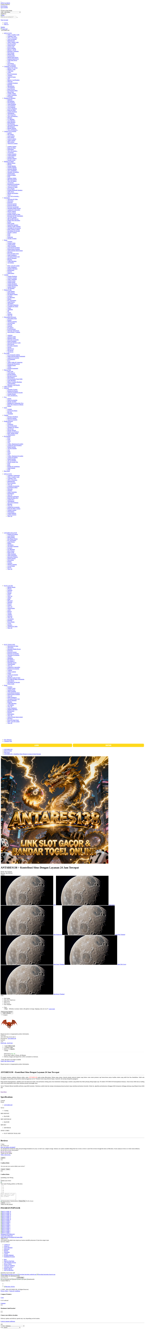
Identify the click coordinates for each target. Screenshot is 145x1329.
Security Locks (11, 160)
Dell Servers (10, 348)
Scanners (9, 296)
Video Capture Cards (13, 42)
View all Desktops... (12, 116)
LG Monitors (10, 119)
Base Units (10, 371)
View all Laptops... (12, 151)
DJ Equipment (11, 359)
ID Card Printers (11, 300)
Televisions (10, 200)
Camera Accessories (12, 674)
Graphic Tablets (11, 93)
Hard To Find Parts (9, 1261)
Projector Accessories (13, 207)
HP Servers (10, 350)
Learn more (52, 1009)
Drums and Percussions (13, 364)
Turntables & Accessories (14, 228)
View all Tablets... (12, 181)
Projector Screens (12, 204)
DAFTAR (108, 745)
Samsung (9, 314)
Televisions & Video (12, 646)
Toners (9, 308)
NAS (8, 62)
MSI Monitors (11, 127)
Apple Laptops (11, 140)
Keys (8, 361)
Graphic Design (11, 394)
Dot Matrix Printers (12, 294)
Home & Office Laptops (13, 508)
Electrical (9, 252)
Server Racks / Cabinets (13, 332)
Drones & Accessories (13, 668)
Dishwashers (10, 273)
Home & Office (11, 110)
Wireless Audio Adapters (13, 226)
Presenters (10, 96)
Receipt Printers (11, 374)
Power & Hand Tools (13, 253)
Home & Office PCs (12, 498)
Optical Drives (11, 45)
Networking (10, 560)
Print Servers (10, 344)
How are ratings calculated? (8, 1147)
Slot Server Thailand (58, 994)
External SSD (11, 56)
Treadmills (10, 413)
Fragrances (10, 424)
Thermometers (11, 435)
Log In (6, 22)
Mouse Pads (10, 92)
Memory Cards (11, 69)
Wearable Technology (13, 172)
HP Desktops (10, 101)
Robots (9, 406)
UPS (8, 78)
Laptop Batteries (11, 155)
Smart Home (10, 680)
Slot (54, 904)
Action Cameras (11, 213)
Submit (3, 1157)
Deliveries (6, 1249)
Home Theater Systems (13, 229)
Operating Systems (12, 389)
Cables (9, 72)
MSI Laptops (10, 142)
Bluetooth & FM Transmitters (15, 216)
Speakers (9, 490)
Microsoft (10, 600)
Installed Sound (11, 365)
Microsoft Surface (12, 179)
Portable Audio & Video (13, 214)
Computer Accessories (10, 66)
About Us (6, 1246)
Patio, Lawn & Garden (13, 265)
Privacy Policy (8, 1264)
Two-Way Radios (12, 217)
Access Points (11, 323)
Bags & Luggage (11, 418)
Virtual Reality (11, 664)
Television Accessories (13, 655)
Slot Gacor (7, 752)
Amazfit (9, 614)
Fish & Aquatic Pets (12, 462)
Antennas (9, 335)
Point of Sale (7, 370)
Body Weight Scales (12, 433)
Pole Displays (11, 377)
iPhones (9, 164)
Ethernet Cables (11, 338)
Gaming (6, 274)
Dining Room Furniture (13, 249)
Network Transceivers (13, 330)
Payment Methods (9, 1255)
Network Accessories (13, 339)
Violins (9, 367)
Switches (9, 326)
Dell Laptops (10, 137)
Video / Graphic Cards (13, 34)
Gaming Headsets (12, 284)
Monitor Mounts (11, 128)
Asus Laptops (11, 136)
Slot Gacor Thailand (59, 964)
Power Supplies (11, 48)
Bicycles (9, 412)
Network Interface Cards (13, 342)
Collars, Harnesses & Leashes (15, 444)
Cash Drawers (11, 373)
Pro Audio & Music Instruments (15, 679)
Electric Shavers (11, 430)
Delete (7, 1169)
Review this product (6, 1151)
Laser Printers (11, 291)
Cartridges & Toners (12, 306)
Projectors (10, 202)
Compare (5, 1015)
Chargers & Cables (12, 187)
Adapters (9, 75)
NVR (8, 235)
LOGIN (36, 745)
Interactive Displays (12, 557)
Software (6, 388)
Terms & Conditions (9, 1265)
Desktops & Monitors (9, 98)
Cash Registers (11, 383)
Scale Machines (11, 380)
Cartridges (10, 309)
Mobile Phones (11, 163)
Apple (9, 610)
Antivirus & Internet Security (15, 392)
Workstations (10, 113)
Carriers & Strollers (12, 457)
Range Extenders (11, 341)
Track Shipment (8, 1247)
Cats (8, 450)
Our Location (4, 7)
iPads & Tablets (11, 175)
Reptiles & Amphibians (13, 466)
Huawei (9, 591)
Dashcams (10, 237)
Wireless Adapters (12, 321)
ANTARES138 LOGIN (10, 533)
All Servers (10, 351)
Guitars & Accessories (13, 358)
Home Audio (10, 223)
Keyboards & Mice (12, 90)
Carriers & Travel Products (14, 445)
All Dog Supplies (12, 448)
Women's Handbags (12, 416)
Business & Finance (12, 391)
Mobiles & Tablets (9, 161)
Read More (4, 1092)
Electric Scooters (11, 401)
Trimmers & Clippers (13, 427)
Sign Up (6, 24)
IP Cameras (10, 327)
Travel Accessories (12, 419)
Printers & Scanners (12, 534)
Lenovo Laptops (11, 139)
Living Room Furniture (13, 247)
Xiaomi (9, 593)
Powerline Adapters (12, 345)
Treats (9, 441)
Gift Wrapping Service (10, 1262)
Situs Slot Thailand (120, 934)
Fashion (6, 415)
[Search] (17, 17)
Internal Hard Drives (12, 57)
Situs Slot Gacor (121, 964)
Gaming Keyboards (12, 285)
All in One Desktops (12, 502)
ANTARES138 (8, 749)
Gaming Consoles (12, 278)
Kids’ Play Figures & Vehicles (15, 404)
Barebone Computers (13, 51)
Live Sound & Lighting (13, 355)
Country (3, 1326)
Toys (5, 397)
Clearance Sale (8, 741)
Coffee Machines (11, 261)
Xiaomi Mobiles (11, 166)
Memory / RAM (11, 49)
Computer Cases (11, 36)
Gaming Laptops (11, 146)
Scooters (9, 409)
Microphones (10, 86)
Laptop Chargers (11, 154)
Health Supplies (11, 447)
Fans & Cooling (11, 43)
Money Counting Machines (14, 382)
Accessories (10, 152)
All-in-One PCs (11, 114)
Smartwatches (11, 173)
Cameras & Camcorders (13, 210)
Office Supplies (8, 386)
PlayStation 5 (10, 659)
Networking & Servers (10, 317)
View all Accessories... (13, 196)
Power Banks (11, 188)
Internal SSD (10, 54)
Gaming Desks (11, 244)
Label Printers (11, 302)
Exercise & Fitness (12, 410)
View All (9, 315)
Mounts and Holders (12, 193)
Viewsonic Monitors (12, 125)
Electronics (7, 197)
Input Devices (11, 89)
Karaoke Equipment (12, 368)
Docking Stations (12, 158)
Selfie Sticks (10, 191)
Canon (9, 312)
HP (8, 311)
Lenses (9, 673)
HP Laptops (10, 134)
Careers (6, 1253)
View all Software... (12, 395)
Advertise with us (8, 1267)
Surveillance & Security (13, 231)
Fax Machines (11, 297)
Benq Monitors (11, 122)
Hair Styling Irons (12, 425)
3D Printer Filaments (12, 305)
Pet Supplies (7, 436)
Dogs (8, 438)
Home (5, 240)
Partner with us (8, 1268)
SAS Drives (10, 63)
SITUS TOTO (8, 33)
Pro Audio (6, 353)
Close (2, 1297)
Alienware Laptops (12, 143)
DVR (8, 234)
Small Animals (11, 468)
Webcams (10, 81)
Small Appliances (12, 255)
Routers (9, 320)
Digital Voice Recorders (13, 220)
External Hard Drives (13, 59)
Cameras (9, 670)
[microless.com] (2, 15)
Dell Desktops (11, 102)
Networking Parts (12, 318)
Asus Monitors (11, 120)
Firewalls (9, 324)
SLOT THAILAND (9, 644)
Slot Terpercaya (57, 934)
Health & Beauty (8, 421)
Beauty (9, 422)
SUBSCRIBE (20, 1277)
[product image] (54, 863)
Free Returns (4, 6)
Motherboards (11, 40)
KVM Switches (11, 329)
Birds (8, 465)
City (2, 1327)
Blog (5, 1259)
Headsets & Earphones (13, 184)
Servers (9, 347)
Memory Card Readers (13, 80)
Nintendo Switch (11, 662)
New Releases (8, 739)
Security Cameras (12, 232)
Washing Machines (12, 268)
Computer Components (13, 475)
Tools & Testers (11, 77)
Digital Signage (11, 558)
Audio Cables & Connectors (14, 362)
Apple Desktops (11, 104)
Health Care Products (13, 432)
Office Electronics (12, 555)
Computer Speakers (12, 83)
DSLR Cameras (11, 211)
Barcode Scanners (12, 376)
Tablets (9, 597)
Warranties (7, 1252)
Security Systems (11, 238)
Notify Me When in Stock (7, 1061)
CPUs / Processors (12, 37)
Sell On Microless (9, 1270)
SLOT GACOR (8, 585)
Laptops (9, 133)
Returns (6, 1250)
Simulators (10, 658)
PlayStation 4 (10, 661)
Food (8, 439)
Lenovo (9, 605)
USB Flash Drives (12, 60)
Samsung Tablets (11, 178)
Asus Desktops (11, 105)
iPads (8, 176)
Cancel (3, 1169)
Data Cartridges (11, 65)
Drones (9, 398)
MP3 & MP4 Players (12, 219)
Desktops (9, 99)
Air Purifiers (10, 262)
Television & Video (12, 199)
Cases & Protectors (12, 185)
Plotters (9, 299)
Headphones (10, 493)
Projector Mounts (12, 205)
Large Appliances (12, 267)
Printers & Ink (7, 290)
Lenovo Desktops (12, 108)
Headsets (9, 84)
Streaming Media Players (14, 208)
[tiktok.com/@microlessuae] (9, 1286)
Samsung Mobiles (12, 169)
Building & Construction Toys (15, 403)
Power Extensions (12, 74)
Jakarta (5, 3)
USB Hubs (10, 71)
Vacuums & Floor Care (13, 256)
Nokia (9, 594)
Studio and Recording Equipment (16, 356)
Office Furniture (11, 246)
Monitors (9, 117)
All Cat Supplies (11, 460)
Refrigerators (10, 270)
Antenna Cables (11, 336)
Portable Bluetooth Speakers (14, 190)
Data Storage (10, 53)
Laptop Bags (10, 157)
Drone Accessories (12, 400)
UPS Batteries (11, 87)
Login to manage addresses (8, 1321)
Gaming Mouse (11, 287)
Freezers (9, 271)
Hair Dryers (10, 428)
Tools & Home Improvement (15, 250)
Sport (5, 407)
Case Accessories (12, 39)
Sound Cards (10, 46)
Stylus (9, 194)
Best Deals (7, 471)
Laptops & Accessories (10, 131)
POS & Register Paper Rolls (14, 379)
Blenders (9, 259)
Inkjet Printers (11, 293)
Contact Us (7, 1244)
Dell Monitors (11, 123)
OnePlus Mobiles (12, 167)
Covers (9, 623)
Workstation (10, 149)
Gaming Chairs (11, 243)
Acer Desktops (11, 107)
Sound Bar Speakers (12, 225)
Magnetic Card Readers (13, 385)
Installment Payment (9, 1256)
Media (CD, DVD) (12, 68)
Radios (9, 222)
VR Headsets (10, 288)
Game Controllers (12, 95)
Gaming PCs (10, 499)
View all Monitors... (12, 130)
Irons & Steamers (12, 258)
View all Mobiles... (12, 170)
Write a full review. (6, 1154)
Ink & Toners (10, 551)
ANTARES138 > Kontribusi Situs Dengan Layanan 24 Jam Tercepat (22, 754)
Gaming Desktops (12, 111)
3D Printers (10, 303)
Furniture (9, 241)
